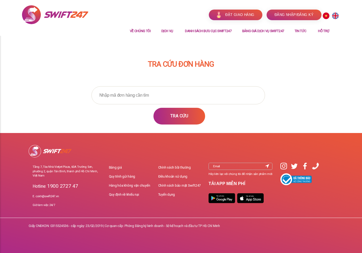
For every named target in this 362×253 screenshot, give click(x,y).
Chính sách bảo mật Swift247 (179, 185)
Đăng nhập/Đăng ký (294, 15)
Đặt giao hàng (239, 15)
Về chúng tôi (140, 31)
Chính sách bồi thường (174, 167)
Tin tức (300, 31)
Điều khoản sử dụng (173, 176)
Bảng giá (115, 167)
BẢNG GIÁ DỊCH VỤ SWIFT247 (263, 31)
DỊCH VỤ (167, 31)
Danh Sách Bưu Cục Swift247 (208, 31)
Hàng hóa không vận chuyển (129, 185)
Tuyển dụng (166, 194)
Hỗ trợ (323, 31)
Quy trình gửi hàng (122, 176)
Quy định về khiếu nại (124, 194)
